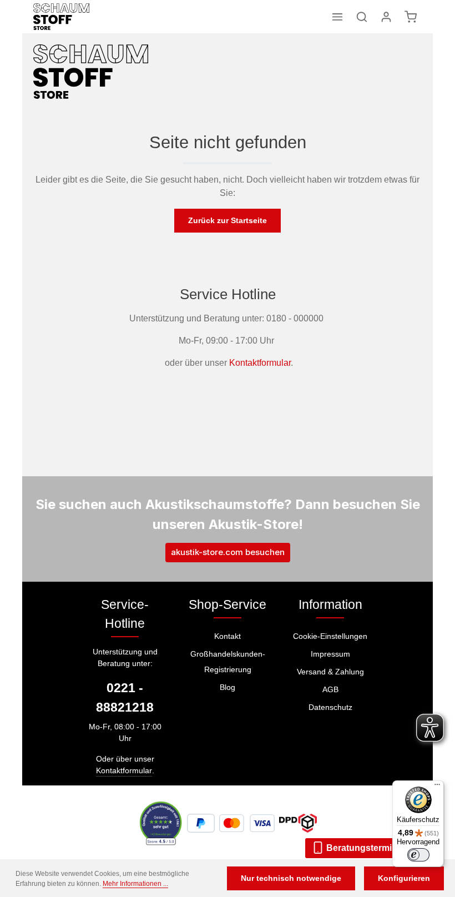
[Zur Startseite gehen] (61, 16)
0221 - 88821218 (125, 697)
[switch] (418, 854)
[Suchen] (362, 17)
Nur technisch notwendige (291, 878)
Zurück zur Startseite (227, 220)
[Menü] (337, 17)
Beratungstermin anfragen (380, 848)
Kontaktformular (260, 362)
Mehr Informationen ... (135, 884)
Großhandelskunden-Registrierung (227, 661)
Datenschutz (330, 707)
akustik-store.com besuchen (228, 552)
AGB (330, 689)
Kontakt (227, 636)
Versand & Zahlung (330, 671)
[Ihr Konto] (386, 17)
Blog (227, 687)
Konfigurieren (404, 878)
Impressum (330, 653)
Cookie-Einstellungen (330, 636)
